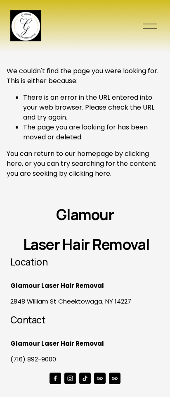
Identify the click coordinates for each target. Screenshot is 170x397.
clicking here (89, 173)
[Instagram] (70, 378)
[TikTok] (85, 378)
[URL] (100, 378)
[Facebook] (55, 378)
